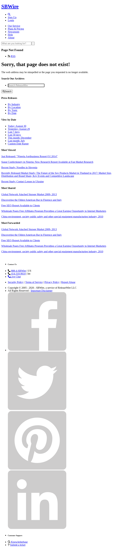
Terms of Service (34, 282)
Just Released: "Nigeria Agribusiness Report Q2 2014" (29, 156)
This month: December (19, 137)
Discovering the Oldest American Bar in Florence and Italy (31, 200)
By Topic (12, 110)
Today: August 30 (17, 126)
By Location (14, 107)
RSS (13, 56)
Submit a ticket (17, 544)
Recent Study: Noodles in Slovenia (19, 167)
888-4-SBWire (18, 270)
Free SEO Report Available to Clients (20, 205)
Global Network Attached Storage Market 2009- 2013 (29, 194)
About (11, 37)
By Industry (14, 104)
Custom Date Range (18, 143)
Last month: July (16, 140)
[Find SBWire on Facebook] (37, 350)
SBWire (10, 6)
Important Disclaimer (41, 290)
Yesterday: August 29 (19, 129)
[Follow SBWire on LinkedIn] (37, 528)
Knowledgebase (19, 542)
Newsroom (13, 31)
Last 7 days (14, 132)
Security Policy (15, 282)
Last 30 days (14, 134)
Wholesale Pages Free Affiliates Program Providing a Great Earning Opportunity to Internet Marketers (53, 211)
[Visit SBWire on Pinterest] (37, 468)
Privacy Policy (51, 282)
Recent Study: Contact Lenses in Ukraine (22, 181)
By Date (12, 113)
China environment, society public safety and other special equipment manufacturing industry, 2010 (52, 216)
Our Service (14, 25)
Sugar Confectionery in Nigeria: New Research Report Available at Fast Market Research (47, 162)
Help (10, 34)
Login (11, 20)
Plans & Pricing (16, 28)
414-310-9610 (18, 273)
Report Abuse (68, 282)
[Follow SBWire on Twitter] (37, 409)
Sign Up (12, 17)
